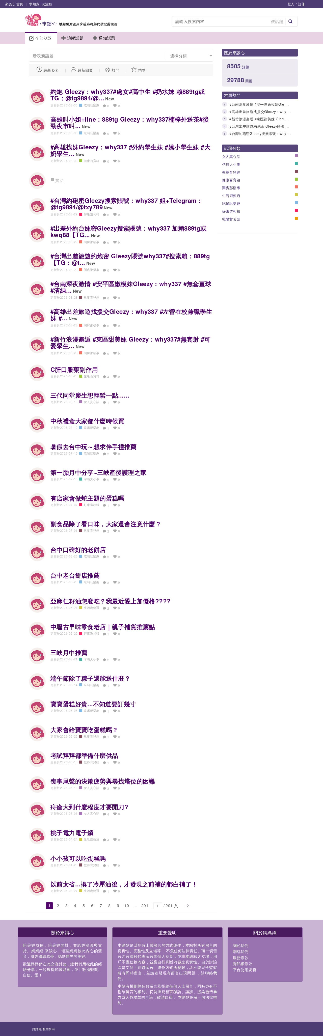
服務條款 (241, 957)
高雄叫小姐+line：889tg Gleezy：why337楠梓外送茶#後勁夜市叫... (129, 122)
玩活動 (47, 4)
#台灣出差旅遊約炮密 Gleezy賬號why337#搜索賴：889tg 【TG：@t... (130, 259)
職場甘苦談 (231, 218)
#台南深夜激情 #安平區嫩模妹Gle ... (259, 104)
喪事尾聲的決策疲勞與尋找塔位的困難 (102, 781)
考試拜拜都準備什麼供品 (84, 755)
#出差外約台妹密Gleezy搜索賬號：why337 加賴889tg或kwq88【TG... (128, 231)
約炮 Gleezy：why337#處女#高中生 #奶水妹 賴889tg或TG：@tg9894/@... (127, 94)
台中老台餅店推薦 (75, 575)
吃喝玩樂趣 (231, 203)
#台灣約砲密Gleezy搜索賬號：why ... (260, 133)
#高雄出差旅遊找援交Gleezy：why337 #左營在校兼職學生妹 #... (131, 314)
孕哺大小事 (231, 164)
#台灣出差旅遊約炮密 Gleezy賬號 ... (259, 126)
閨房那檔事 (231, 187)
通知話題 (107, 38)
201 (144, 905)
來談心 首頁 (14, 4)
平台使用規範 (244, 969)
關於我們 (241, 945)
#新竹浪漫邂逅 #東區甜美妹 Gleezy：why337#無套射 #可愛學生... (130, 342)
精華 (142, 70)
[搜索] (290, 21)
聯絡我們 (241, 951)
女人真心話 (231, 156)
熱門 (115, 70)
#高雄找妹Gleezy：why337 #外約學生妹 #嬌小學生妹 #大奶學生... (130, 150)
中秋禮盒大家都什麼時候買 (87, 420)
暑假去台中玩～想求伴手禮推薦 (93, 446)
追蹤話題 (75, 38)
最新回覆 (85, 70)
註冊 (301, 4)
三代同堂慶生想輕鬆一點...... (89, 395)
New (109, 99)
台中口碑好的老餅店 (78, 549)
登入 (291, 4)
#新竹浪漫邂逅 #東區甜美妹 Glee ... (258, 118)
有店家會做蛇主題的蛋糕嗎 (87, 498)
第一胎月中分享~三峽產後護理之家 (98, 472)
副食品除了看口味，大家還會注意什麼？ (105, 523)
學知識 (34, 4)
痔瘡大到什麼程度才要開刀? (89, 806)
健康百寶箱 (231, 179)
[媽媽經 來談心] (71, 24)
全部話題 (43, 38)
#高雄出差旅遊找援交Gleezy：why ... (260, 111)
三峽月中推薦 (68, 652)
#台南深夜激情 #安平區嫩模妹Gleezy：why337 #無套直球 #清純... (130, 286)
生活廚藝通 (231, 195)
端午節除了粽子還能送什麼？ (90, 678)
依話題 (277, 21)
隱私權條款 (242, 963)
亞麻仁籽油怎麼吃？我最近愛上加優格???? (110, 601)
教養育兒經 (231, 172)
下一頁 (187, 906)
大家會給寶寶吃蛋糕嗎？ (84, 729)
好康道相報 (231, 211)
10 (126, 905)
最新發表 (51, 70)
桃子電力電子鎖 (72, 832)
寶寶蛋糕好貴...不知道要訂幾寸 (93, 703)
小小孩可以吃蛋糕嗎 (78, 858)
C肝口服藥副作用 (74, 369)
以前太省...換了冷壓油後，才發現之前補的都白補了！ (124, 884)
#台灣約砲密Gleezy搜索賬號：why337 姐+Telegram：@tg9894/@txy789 (126, 203)
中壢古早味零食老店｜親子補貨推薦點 (102, 626)
